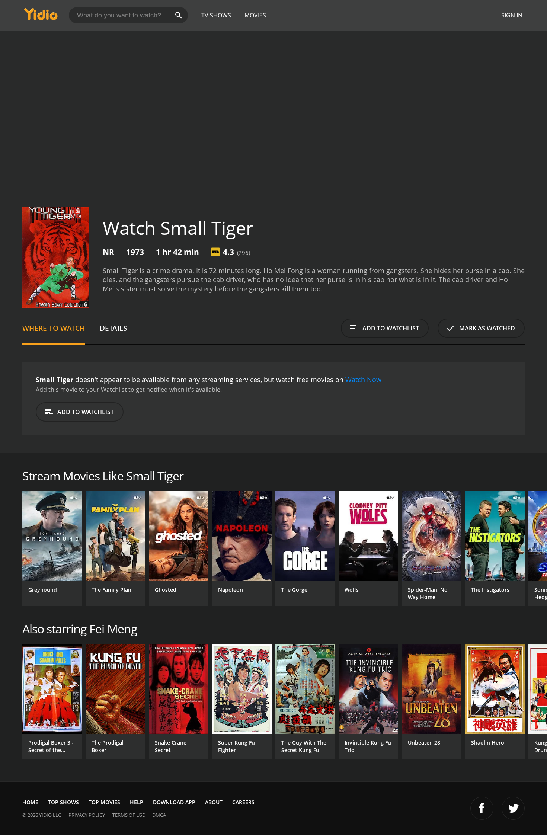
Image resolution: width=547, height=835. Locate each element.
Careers (243, 802)
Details (113, 328)
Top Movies (104, 802)
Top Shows (63, 802)
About (214, 802)
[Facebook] (481, 808)
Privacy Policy (86, 815)
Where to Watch (53, 328)
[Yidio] (40, 16)
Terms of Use (128, 815)
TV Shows (216, 15)
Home (30, 802)
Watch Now (363, 379)
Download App (174, 802)
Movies (255, 15)
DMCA (159, 815)
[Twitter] (513, 808)
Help (136, 802)
